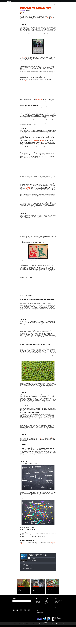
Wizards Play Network (49, 604)
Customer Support (33, 623)
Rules (36, 604)
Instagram (51, 437)
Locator (58, 1)
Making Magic (24, 4)
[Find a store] (30, 601)
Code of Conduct (21, 623)
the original (36, 140)
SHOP (31, 1)
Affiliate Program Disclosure (48, 606)
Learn (27, 1)
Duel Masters (38, 613)
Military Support (38, 606)
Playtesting (52, 590)
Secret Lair (57, 606)
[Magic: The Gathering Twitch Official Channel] (21, 610)
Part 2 (51, 17)
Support (46, 603)
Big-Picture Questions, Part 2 (23, 590)
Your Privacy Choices (52, 623)
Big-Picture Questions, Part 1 (38, 590)
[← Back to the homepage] (8, 1)
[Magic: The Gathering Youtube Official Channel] (25, 610)
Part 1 (48, 17)
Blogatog (40, 438)
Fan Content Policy (40, 623)
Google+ (46, 437)
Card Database (63, 1)
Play (24, 1)
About (46, 600)
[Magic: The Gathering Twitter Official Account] (17, 610)
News (34, 1)
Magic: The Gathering (58, 600)
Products (15, 1)
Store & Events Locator (59, 603)
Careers (46, 602)
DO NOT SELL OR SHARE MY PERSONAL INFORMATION (46, 623)
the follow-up (42, 140)
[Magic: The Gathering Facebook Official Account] (13, 610)
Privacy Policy (28, 623)
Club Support (38, 601)
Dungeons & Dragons (39, 612)
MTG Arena (20, 1)
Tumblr (43, 437)
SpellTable (56, 607)
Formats (37, 603)
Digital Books (38, 602)
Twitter (41, 437)
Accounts (68, 1)
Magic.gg (56, 602)
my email (49, 544)
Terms (15, 623)
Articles (37, 600)
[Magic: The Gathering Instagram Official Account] (29, 610)
